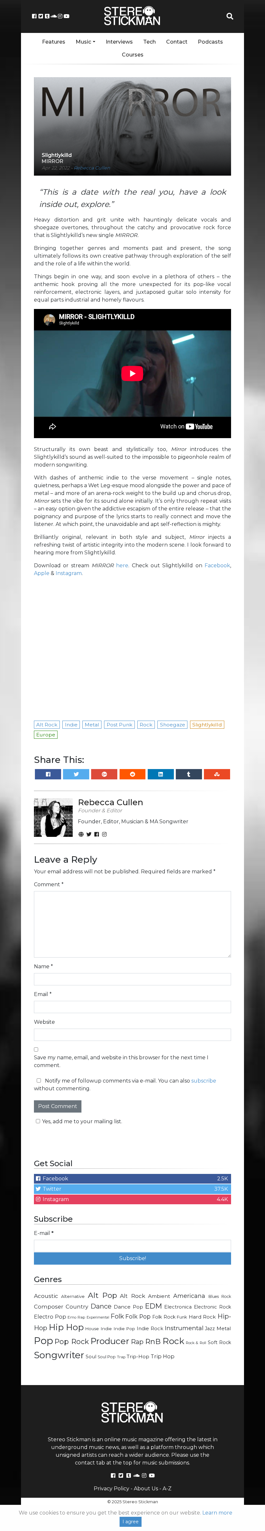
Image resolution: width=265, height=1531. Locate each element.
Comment (49, 884)
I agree (130, 1522)
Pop (43, 1340)
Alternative (73, 1296)
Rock (173, 1341)
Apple (41, 573)
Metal (224, 1328)
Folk (117, 1316)
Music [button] (83, 42)
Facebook (217, 565)
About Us (146, 1488)
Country (77, 1306)
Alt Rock (132, 1295)
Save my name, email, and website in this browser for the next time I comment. (121, 1061)
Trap (121, 1357)
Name (43, 966)
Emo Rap (76, 1317)
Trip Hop (163, 1356)
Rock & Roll (196, 1343)
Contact (176, 42)
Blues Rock (219, 1296)
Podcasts (210, 42)
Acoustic (46, 1295)
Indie (106, 1328)
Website (44, 1022)
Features (53, 42)
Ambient (159, 1296)
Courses (132, 55)
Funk (182, 1317)
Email (43, 994)
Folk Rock (163, 1317)
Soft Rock (219, 1342)
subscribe (203, 1081)
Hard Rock (202, 1317)
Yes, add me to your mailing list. (82, 1121)
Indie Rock (150, 1328)
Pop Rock (72, 1341)
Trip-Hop (138, 1356)
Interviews (119, 42)
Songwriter (59, 1355)
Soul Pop (107, 1356)
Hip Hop (66, 1327)
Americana (189, 1295)
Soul (91, 1357)
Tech (149, 42)
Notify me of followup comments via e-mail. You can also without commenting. (125, 1085)
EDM (153, 1306)
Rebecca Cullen (92, 168)
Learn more (217, 1513)
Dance (100, 1306)
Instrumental (184, 1328)
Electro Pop (50, 1316)
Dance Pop (128, 1307)
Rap (137, 1342)
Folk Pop (138, 1316)
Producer (109, 1341)
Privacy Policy (111, 1488)
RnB (153, 1341)
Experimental (98, 1317)
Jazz (210, 1328)
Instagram (69, 573)
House (92, 1328)
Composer (48, 1306)
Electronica (178, 1307)
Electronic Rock (212, 1307)
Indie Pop (124, 1328)
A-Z (167, 1488)
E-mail (44, 1233)
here (122, 565)
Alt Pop (102, 1295)
